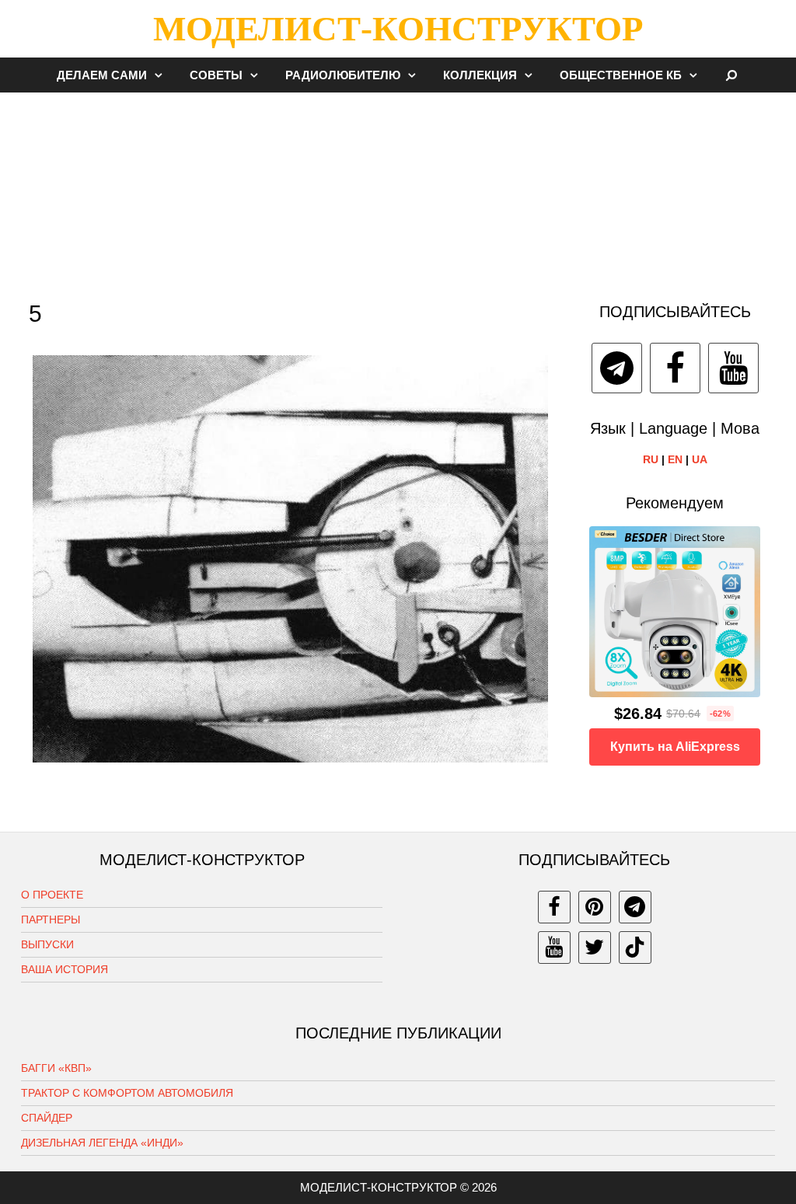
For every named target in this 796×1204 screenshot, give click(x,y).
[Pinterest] (594, 907)
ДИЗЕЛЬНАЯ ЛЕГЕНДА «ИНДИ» (102, 1142)
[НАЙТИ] (732, 75)
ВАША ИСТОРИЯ (64, 969)
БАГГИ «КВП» (56, 1068)
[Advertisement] (398, 189)
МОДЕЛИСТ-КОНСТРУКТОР (398, 28)
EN (675, 459)
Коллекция (480, 75)
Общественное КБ (621, 75)
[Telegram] (617, 368)
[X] (594, 947)
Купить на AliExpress (675, 746)
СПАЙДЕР (46, 1118)
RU (650, 459)
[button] (162, 75)
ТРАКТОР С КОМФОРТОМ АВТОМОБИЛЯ (127, 1093)
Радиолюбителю (342, 75)
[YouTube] (733, 368)
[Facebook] (675, 368)
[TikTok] (635, 947)
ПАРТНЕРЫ (50, 919)
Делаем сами (102, 75)
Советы (216, 75)
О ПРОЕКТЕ (52, 894)
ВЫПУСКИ (47, 944)
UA (699, 459)
